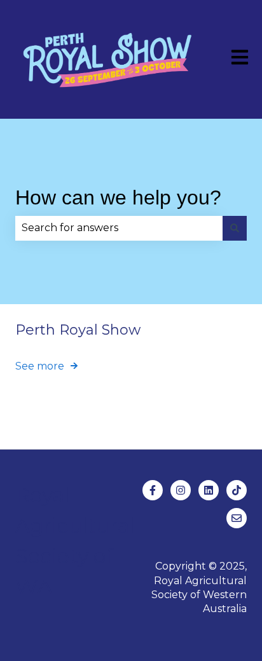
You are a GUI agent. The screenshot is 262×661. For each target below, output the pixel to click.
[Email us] (236, 518)
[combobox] (119, 228)
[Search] (235, 228)
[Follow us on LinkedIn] (208, 490)
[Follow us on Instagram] (180, 490)
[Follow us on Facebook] (152, 490)
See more (39, 366)
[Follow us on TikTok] (236, 490)
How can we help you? (118, 197)
